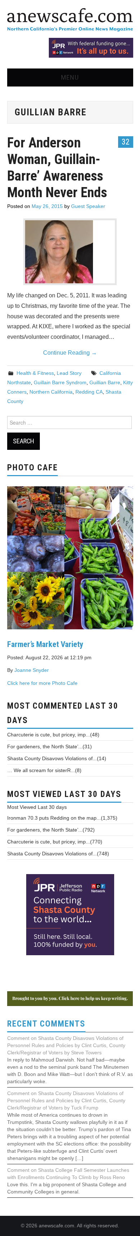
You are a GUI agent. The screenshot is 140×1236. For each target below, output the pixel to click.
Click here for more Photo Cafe (42, 683)
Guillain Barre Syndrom (60, 382)
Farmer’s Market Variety (45, 644)
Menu (70, 77)
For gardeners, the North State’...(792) (51, 830)
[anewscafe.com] (70, 20)
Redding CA (89, 392)
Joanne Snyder (31, 670)
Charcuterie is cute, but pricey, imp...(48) (53, 734)
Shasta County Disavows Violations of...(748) (58, 853)
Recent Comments (46, 1024)
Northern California (51, 392)
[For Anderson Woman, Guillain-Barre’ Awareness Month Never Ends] (70, 251)
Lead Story (69, 373)
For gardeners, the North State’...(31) (49, 746)
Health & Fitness (35, 373)
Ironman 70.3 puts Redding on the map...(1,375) (62, 818)
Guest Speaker (88, 206)
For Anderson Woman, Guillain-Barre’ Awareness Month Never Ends (57, 167)
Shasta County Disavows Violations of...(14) (56, 758)
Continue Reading (70, 353)
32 (126, 141)
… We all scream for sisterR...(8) (44, 770)
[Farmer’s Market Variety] (70, 557)
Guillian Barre (104, 382)
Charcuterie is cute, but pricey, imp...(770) (54, 842)
